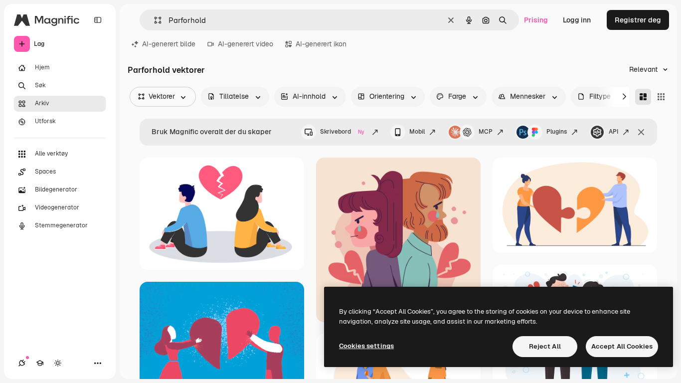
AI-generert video (245, 43)
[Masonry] (643, 97)
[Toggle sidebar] (98, 20)
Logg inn (577, 19)
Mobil (417, 132)
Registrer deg (638, 19)
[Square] (661, 97)
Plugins (556, 132)
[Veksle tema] (58, 363)
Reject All (545, 346)
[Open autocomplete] (154, 20)
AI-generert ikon (321, 43)
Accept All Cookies (622, 346)
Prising (536, 19)
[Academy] (40, 363)
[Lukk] (641, 132)
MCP (486, 132)
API (613, 132)
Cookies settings (366, 346)
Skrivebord (342, 132)
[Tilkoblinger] (22, 363)
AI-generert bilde (168, 43)
